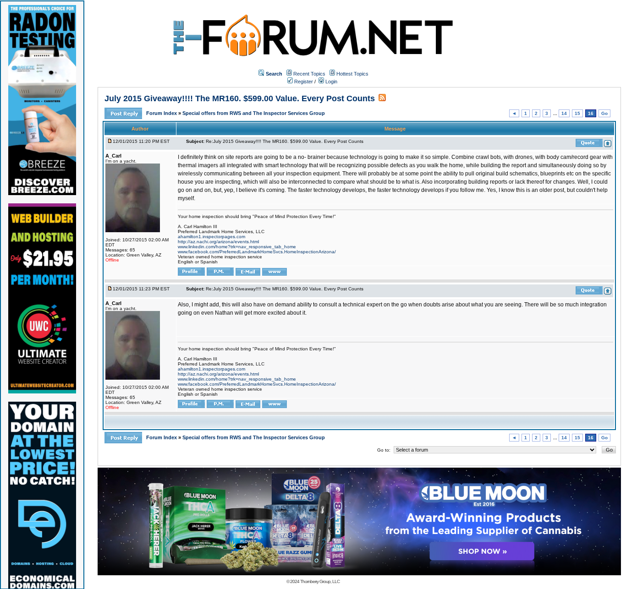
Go (604, 113)
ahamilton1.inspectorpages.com (211, 236)
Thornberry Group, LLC (320, 581)
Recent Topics (309, 73)
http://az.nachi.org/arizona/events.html (218, 241)
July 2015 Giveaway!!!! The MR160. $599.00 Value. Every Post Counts (239, 98)
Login (330, 81)
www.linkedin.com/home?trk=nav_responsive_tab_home (237, 246)
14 (564, 113)
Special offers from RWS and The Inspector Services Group (253, 113)
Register (303, 81)
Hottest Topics (352, 73)
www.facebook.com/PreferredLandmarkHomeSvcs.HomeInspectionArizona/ (257, 251)
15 (577, 113)
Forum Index (162, 113)
